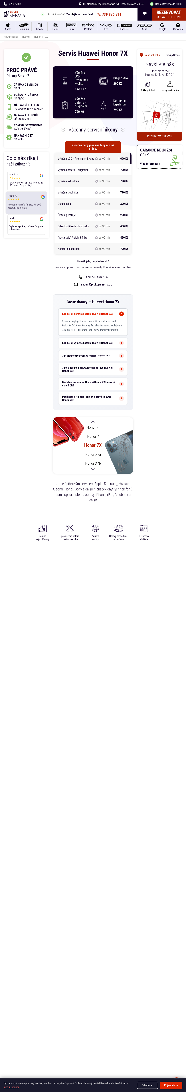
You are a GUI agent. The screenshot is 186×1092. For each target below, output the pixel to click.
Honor (37, 36)
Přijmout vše (171, 1085)
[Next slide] (93, 469)
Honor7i (93, 427)
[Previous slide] (93, 422)
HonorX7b (93, 463)
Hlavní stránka (11, 36)
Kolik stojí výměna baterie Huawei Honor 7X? (87, 343)
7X (46, 36)
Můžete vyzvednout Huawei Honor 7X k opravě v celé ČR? (88, 384)
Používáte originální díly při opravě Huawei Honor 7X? (86, 398)
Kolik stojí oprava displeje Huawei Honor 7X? (87, 314)
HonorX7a (93, 454)
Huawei (26, 36)
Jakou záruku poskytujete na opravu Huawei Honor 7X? (87, 369)
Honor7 (93, 436)
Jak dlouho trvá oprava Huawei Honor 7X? (86, 355)
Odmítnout (147, 1085)
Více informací (11, 1087)
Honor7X (93, 445)
